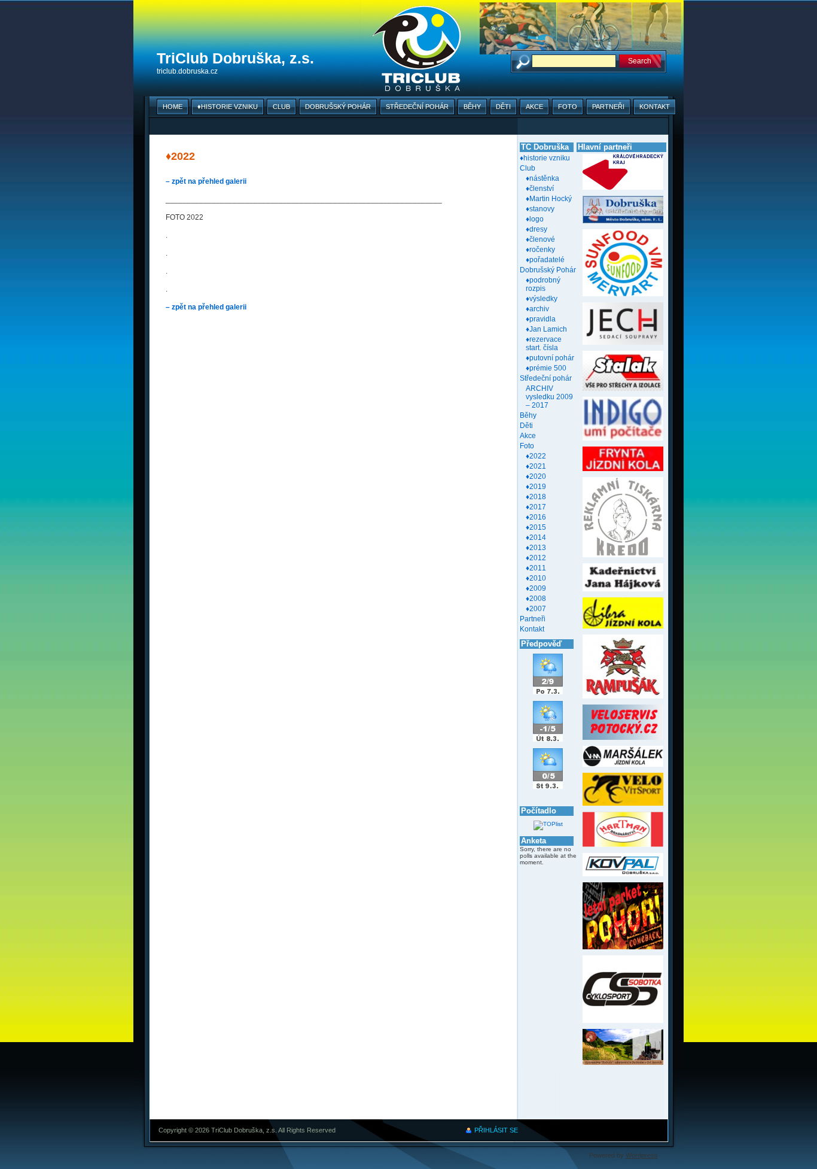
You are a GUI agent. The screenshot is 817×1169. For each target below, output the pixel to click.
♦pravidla (541, 319)
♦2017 (536, 507)
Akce (534, 106)
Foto (567, 106)
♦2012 (536, 558)
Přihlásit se (496, 1130)
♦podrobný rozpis (543, 284)
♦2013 (536, 547)
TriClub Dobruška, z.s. (235, 58)
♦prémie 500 (546, 368)
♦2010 (536, 578)
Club (281, 106)
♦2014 (536, 537)
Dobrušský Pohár (338, 106)
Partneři (608, 106)
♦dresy (536, 229)
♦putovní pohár (550, 358)
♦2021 (536, 466)
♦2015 (536, 527)
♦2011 (536, 568)
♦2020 (536, 476)
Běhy (472, 106)
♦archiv (537, 309)
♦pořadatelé (545, 260)
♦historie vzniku (227, 106)
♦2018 (536, 497)
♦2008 (536, 598)
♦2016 (536, 517)
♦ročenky (540, 249)
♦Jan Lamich (546, 329)
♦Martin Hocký (549, 199)
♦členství (540, 188)
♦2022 (536, 456)
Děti (503, 106)
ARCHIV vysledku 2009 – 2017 (549, 396)
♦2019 (536, 486)
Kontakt (654, 106)
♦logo (535, 219)
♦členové (540, 239)
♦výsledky (541, 298)
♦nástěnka (542, 178)
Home (172, 106)
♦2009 (536, 588)
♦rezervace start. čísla (544, 343)
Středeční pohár (417, 106)
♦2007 (536, 609)
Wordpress (642, 1155)
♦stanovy (540, 209)
